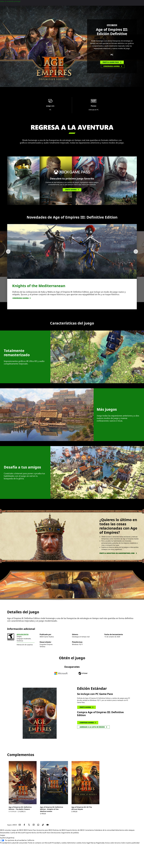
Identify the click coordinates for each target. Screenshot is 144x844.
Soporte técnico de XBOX (75, 830)
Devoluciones (56, 832)
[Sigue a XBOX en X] (29, 824)
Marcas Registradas (97, 843)
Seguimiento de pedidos (70, 832)
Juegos (2, 835)
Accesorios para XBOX (44, 830)
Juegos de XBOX (17, 830)
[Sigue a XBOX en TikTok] (43, 824)
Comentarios (89, 830)
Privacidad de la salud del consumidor (14, 843)
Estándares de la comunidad (104, 830)
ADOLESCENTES (22, 634)
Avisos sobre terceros (113, 843)
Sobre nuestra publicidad (130, 843)
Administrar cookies (74, 843)
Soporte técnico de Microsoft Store (37, 832)
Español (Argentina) (7, 838)
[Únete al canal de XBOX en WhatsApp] (38, 824)
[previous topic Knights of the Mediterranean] (8, 251)
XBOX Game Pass (30, 830)
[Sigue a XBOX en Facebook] (24, 824)
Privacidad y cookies (59, 843)
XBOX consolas (5, 830)
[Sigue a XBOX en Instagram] (33, 824)
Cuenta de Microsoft (17, 832)
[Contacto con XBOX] (19, 824)
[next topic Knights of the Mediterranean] (136, 251)
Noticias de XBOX (59, 830)
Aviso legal (86, 843)
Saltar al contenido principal (10, 1)
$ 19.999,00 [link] (12, 811)
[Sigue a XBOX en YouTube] (47, 824)
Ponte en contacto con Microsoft (40, 843)
